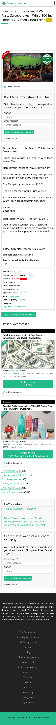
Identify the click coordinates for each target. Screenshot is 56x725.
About (28, 682)
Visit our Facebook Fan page (20, 508)
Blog (28, 652)
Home (28, 627)
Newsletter (28, 672)
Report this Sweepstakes (14, 306)
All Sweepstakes (28, 642)
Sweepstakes (14, 296)
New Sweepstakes (11, 470)
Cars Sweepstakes (11, 487)
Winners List (28, 662)
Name (7, 112)
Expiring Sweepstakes (13, 475)
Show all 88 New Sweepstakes (19, 314)
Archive (28, 647)
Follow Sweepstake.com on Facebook (25, 518)
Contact (28, 687)
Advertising (28, 692)
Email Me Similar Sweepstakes (19, 132)
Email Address (10, 120)
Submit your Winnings (28, 667)
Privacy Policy (28, 697)
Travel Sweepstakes (12, 492)
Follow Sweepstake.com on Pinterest (24, 524)
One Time (22, 299)
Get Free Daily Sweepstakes (18, 578)
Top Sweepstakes (11, 479)
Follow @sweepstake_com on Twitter (25, 521)
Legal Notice (28, 702)
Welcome (28, 677)
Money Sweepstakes (12, 483)
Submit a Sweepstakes (28, 657)
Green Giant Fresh (19, 292)
